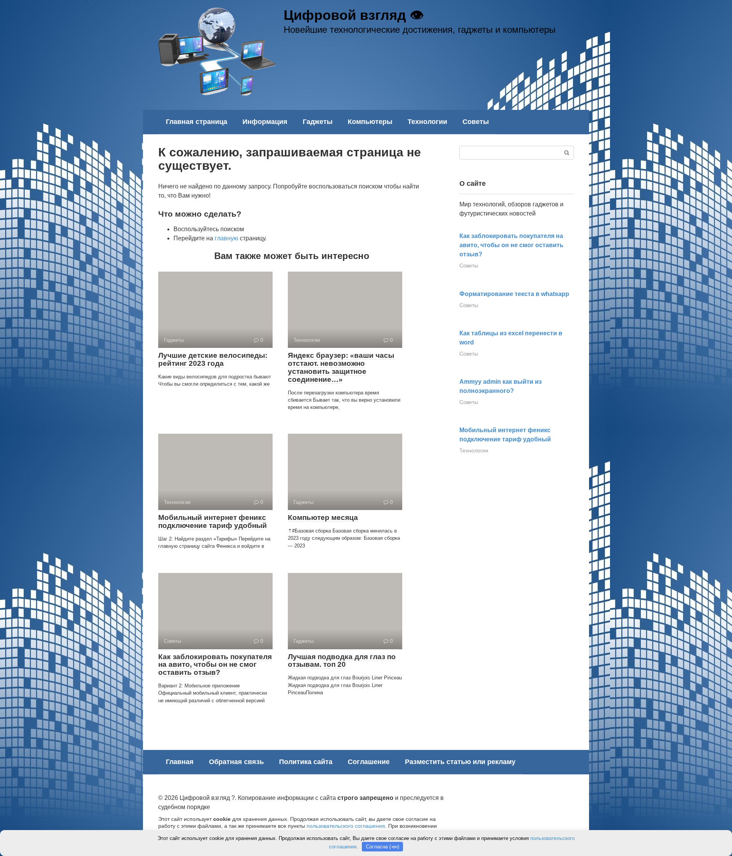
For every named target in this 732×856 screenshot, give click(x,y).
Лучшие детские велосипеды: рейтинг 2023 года (212, 359)
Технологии (427, 122)
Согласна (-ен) (382, 847)
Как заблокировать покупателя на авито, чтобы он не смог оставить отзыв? (215, 665)
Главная (180, 762)
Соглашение (369, 762)
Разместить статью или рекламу (460, 762)
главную (226, 238)
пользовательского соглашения (346, 826)
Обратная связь (236, 762)
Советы (475, 122)
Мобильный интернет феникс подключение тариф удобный (212, 521)
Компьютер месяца (323, 517)
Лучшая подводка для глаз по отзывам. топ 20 (342, 661)
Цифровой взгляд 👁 (354, 15)
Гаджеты (317, 122)
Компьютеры (370, 122)
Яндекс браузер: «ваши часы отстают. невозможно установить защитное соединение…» (341, 367)
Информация (264, 122)
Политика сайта (305, 762)
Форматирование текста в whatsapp (514, 294)
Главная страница (196, 122)
